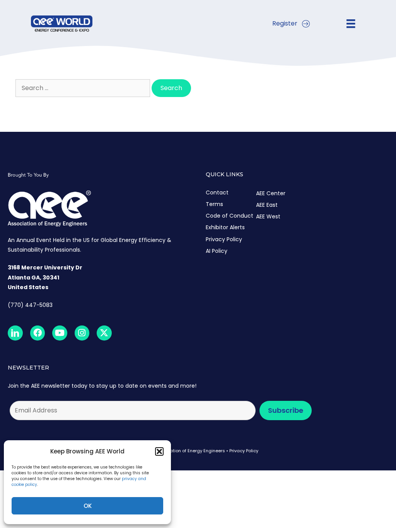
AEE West (268, 216)
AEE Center (270, 193)
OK (88, 506)
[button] (159, 451)
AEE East (267, 205)
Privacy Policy (224, 239)
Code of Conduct (229, 216)
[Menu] (351, 24)
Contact (217, 192)
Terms (214, 204)
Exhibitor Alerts (225, 227)
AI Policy (216, 251)
